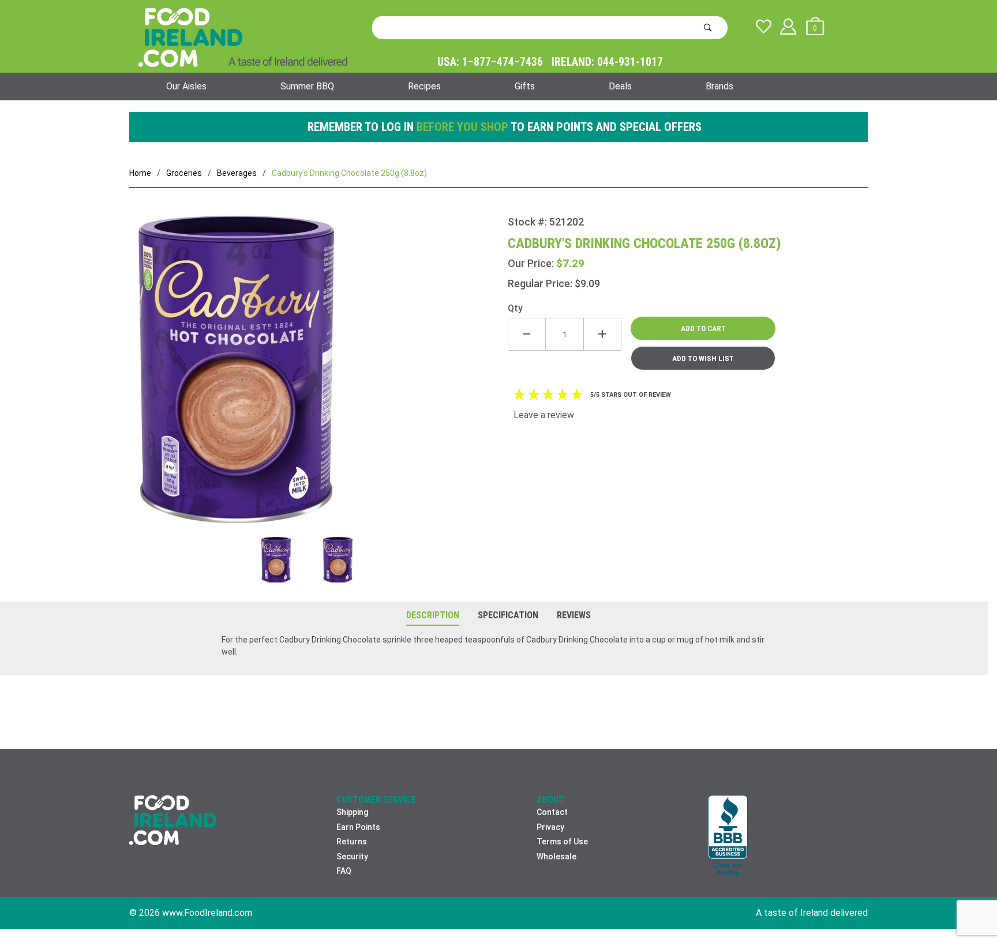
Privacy (550, 827)
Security (352, 856)
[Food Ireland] (242, 37)
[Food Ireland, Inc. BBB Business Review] (728, 836)
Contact (552, 812)
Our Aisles (186, 86)
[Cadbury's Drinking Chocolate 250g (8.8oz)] (318, 376)
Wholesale (556, 856)
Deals (620, 86)
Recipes (424, 86)
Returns (351, 841)
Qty (515, 308)
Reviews (574, 615)
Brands (719, 86)
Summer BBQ (307, 86)
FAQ (343, 871)
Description (432, 615)
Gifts (525, 86)
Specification (508, 615)
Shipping (352, 812)
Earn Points (358, 827)
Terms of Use (562, 841)
